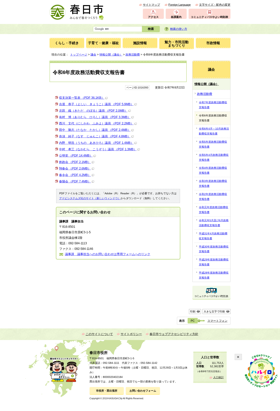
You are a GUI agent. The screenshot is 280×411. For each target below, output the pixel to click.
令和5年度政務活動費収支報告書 (213, 144)
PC (193, 320)
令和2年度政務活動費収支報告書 (213, 197)
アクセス (153, 17)
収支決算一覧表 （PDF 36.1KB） (81, 97)
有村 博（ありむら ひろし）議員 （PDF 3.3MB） (94, 117)
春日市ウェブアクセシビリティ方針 (174, 334)
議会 (93, 54)
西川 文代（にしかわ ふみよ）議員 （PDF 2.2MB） (96, 123)
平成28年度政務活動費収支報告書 (214, 275)
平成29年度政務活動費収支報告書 (214, 262)
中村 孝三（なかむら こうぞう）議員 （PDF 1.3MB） (98, 149)
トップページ (78, 54)
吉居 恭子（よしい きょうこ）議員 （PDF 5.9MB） (96, 104)
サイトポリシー (131, 334)
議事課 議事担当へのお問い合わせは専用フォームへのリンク (107, 254)
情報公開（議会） (110, 54)
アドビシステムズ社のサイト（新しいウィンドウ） (90, 198)
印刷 (192, 311)
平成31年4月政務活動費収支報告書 (213, 236)
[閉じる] (238, 357)
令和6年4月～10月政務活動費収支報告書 (214, 131)
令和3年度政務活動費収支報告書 (213, 183)
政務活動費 (133, 54)
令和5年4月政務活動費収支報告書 (214, 157)
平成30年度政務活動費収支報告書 (214, 249)
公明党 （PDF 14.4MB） (76, 155)
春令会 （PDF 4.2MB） (75, 175)
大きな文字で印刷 (214, 311)
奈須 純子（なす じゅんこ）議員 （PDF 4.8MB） (94, 136)
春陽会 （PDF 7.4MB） (75, 181)
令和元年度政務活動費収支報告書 (213, 210)
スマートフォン (217, 320)
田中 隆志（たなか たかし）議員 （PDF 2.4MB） (94, 129)
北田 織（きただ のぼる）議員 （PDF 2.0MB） (93, 110)
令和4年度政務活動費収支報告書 (213, 170)
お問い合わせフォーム (143, 390)
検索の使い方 (178, 28)
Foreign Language (179, 4)
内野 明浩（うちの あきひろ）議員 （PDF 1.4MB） (96, 142)
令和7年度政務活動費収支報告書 (213, 105)
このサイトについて (99, 334)
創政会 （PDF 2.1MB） (75, 162)
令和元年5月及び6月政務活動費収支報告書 (214, 223)
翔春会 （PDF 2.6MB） (75, 168)
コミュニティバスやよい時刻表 (209, 17)
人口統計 (218, 377)
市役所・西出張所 (106, 390)
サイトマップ (151, 4)
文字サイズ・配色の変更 (214, 4)
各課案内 (176, 17)
